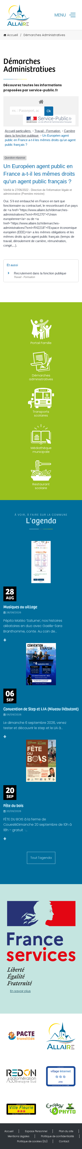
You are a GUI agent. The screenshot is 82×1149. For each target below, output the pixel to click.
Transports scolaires (41, 413)
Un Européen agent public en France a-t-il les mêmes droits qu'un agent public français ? (40, 140)
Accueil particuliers (18, 131)
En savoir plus (20, 991)
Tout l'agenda (41, 857)
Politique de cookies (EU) (32, 1141)
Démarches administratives (41, 377)
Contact (64, 1141)
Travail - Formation (47, 131)
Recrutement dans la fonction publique (40, 273)
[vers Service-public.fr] (49, 120)
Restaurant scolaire (41, 486)
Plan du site (66, 1131)
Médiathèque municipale (41, 450)
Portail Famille (41, 343)
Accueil (12, 35)
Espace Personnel (36, 1131)
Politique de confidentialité (57, 1136)
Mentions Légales (18, 1136)
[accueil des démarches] (41, 101)
